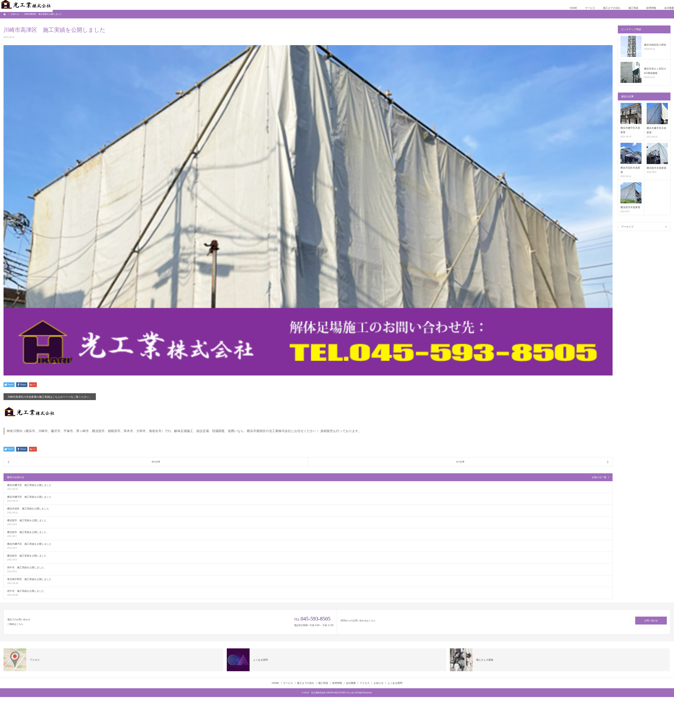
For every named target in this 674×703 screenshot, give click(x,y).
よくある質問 (395, 683)
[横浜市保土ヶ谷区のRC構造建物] (631, 72)
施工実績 (633, 7)
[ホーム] (5, 14)
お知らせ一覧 (599, 477)
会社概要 (669, 7)
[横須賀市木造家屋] (657, 153)
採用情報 (651, 7)
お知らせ (379, 683)
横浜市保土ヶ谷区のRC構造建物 (655, 70)
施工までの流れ (611, 7)
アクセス (365, 683)
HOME (573, 7)
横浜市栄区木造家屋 (630, 170)
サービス (590, 7)
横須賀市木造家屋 (656, 167)
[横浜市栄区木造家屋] (631, 153)
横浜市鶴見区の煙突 (655, 44)
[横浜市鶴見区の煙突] (631, 46)
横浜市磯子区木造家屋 (630, 130)
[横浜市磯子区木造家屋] (631, 113)
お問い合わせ (651, 620)
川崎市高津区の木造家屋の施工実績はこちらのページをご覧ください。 (50, 396)
